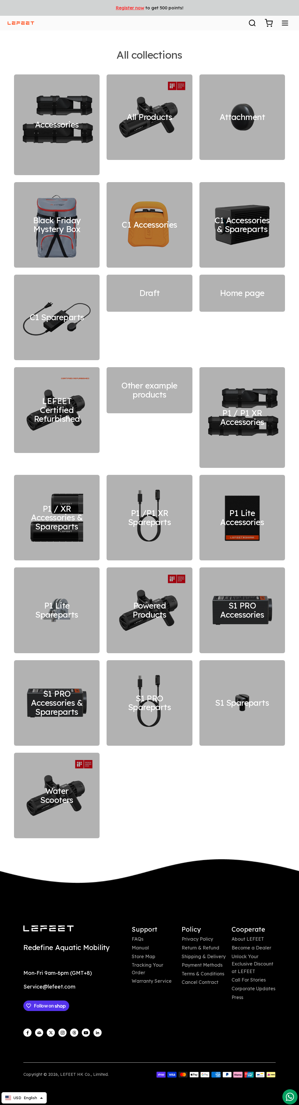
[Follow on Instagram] (62, 1033)
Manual (140, 948)
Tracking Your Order (147, 968)
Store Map (143, 956)
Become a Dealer (251, 948)
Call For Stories (249, 980)
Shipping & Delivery (204, 956)
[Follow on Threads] (74, 1033)
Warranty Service (152, 981)
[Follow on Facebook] (27, 1033)
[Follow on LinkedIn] (97, 1033)
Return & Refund (200, 948)
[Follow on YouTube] (86, 1033)
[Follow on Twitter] (51, 1033)
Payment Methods (202, 965)
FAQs (137, 939)
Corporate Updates (253, 988)
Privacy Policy (197, 939)
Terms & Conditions (203, 974)
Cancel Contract (200, 982)
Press (237, 997)
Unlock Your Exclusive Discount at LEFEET (252, 964)
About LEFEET (248, 939)
